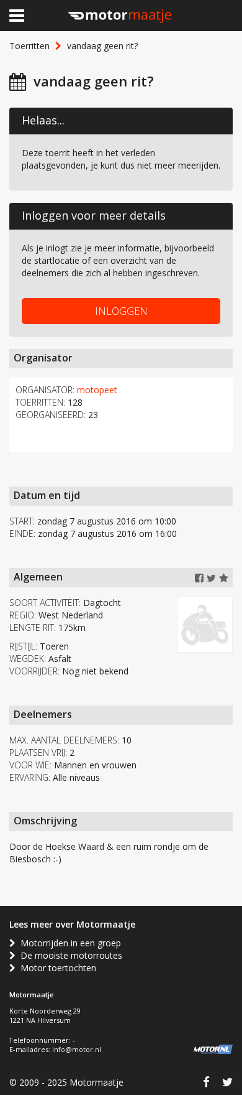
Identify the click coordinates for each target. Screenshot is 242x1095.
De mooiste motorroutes (69, 955)
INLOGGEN (121, 311)
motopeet (97, 390)
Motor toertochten (56, 968)
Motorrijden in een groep (68, 943)
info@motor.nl (76, 1049)
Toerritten (29, 46)
